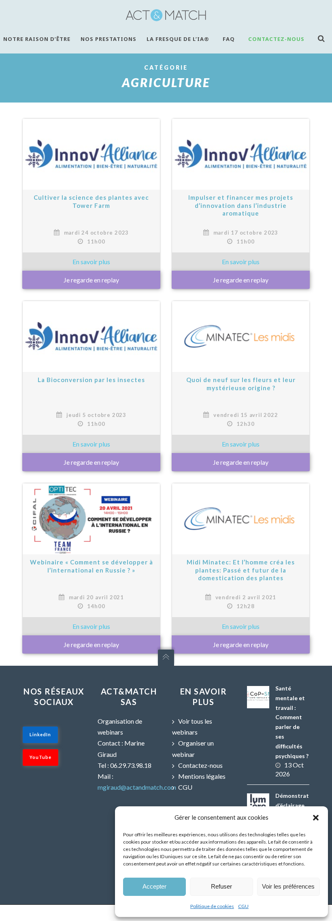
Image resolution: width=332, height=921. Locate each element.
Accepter (154, 886)
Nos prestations (108, 39)
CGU (243, 906)
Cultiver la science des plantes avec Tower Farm (91, 201)
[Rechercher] (323, 38)
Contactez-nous (276, 39)
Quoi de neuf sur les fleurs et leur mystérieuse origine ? (241, 383)
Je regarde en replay (240, 462)
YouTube (40, 757)
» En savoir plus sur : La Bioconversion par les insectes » (91, 444)
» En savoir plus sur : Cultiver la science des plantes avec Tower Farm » (91, 261)
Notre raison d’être (36, 39)
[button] (316, 818)
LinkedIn (40, 734)
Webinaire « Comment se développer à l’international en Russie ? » (91, 566)
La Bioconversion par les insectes (91, 379)
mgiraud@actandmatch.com (137, 787)
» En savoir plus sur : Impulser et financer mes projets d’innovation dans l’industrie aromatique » (241, 261)
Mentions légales (202, 776)
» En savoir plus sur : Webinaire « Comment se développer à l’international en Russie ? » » (91, 626)
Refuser (221, 886)
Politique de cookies (212, 906)
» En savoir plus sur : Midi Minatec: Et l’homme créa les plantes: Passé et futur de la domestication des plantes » (241, 626)
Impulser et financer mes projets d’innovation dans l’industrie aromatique (240, 205)
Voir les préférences (288, 886)
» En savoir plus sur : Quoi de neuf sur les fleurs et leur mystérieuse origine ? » (241, 444)
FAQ (229, 39)
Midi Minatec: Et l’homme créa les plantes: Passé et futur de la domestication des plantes (241, 569)
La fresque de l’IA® (178, 39)
